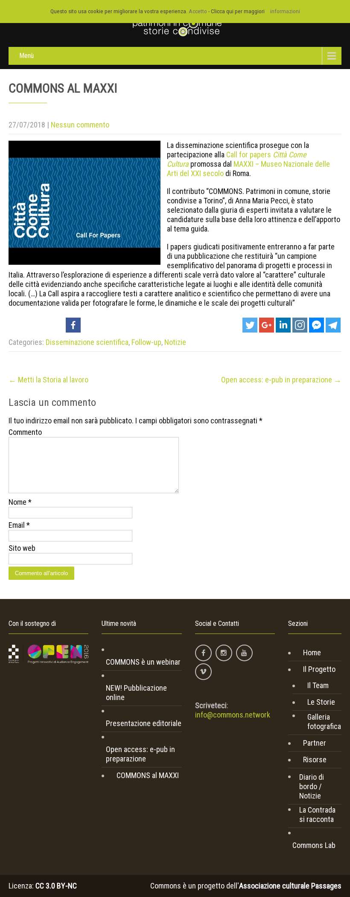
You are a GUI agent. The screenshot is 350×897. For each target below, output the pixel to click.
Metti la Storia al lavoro (48, 379)
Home (312, 652)
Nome (20, 502)
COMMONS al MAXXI (148, 775)
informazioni (285, 11)
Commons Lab (313, 845)
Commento (25, 432)
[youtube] (244, 653)
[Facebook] (73, 325)
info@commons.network (232, 714)
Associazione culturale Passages (290, 885)
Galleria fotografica (324, 721)
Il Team (318, 685)
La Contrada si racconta (317, 814)
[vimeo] (203, 671)
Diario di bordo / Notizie (311, 786)
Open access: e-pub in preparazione (281, 379)
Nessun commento (80, 124)
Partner (314, 742)
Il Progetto (319, 669)
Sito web (22, 548)
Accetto (198, 11)
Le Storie (321, 701)
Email (19, 525)
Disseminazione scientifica (87, 342)
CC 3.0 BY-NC (56, 885)
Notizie (175, 342)
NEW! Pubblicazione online (136, 692)
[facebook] (203, 653)
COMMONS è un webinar (143, 661)
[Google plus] (266, 325)
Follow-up (146, 342)
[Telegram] (333, 325)
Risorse (315, 759)
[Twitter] (249, 325)
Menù (26, 56)
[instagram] (224, 653)
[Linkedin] (283, 325)
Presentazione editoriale (143, 723)
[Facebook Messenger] (316, 325)
